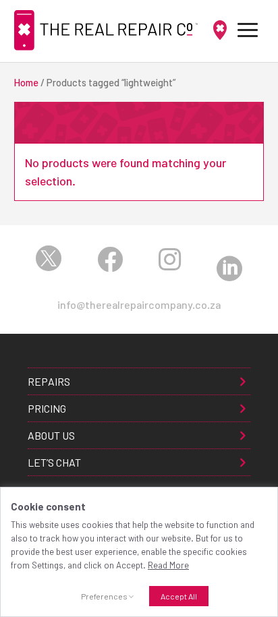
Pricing (47, 408)
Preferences (104, 596)
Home (26, 82)
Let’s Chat (54, 462)
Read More (168, 565)
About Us (51, 435)
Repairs (49, 381)
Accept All (179, 596)
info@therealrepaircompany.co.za (139, 304)
